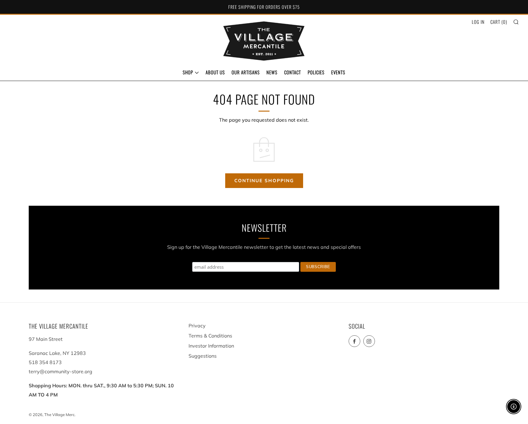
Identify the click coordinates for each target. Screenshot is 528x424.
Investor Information (211, 346)
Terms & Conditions (210, 336)
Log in (478, 21)
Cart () (498, 21)
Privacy (197, 326)
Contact (292, 72)
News (271, 72)
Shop (188, 72)
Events (338, 72)
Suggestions (203, 356)
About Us (215, 72)
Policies (316, 72)
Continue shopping (264, 180)
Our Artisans (246, 72)
